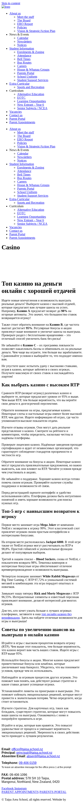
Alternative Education (30, 94)
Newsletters (24, 41)
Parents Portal (25, 73)
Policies (22, 27)
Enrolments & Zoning (30, 52)
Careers (22, 66)
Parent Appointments (22, 122)
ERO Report (25, 24)
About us (15, 13)
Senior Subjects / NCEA (32, 108)
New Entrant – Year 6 (30, 104)
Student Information (21, 48)
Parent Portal (17, 118)
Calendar (22, 38)
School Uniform (27, 76)
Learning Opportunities (31, 101)
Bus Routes (24, 62)
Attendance (24, 55)
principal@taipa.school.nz (34, 752)
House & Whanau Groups (33, 69)
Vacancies (15, 111)
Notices (22, 45)
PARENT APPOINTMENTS (20, 792)
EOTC (21, 97)
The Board (23, 20)
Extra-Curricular (19, 83)
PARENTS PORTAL (52, 792)
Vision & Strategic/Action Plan (36, 31)
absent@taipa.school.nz (43, 756)
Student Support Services (32, 80)
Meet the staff (25, 17)
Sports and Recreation (30, 87)
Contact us (15, 115)
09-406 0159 (28, 762)
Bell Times (23, 59)
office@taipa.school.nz (27, 749)
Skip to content (11, 3)
